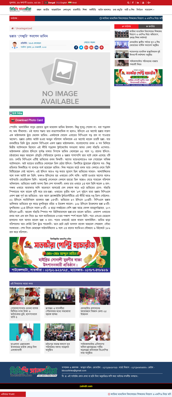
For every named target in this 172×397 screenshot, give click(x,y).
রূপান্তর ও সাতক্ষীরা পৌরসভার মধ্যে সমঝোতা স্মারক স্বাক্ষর (58, 311)
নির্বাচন (140, 9)
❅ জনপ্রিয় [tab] (150, 26)
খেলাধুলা (67, 9)
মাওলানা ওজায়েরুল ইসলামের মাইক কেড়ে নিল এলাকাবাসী (24, 347)
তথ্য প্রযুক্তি (117, 9)
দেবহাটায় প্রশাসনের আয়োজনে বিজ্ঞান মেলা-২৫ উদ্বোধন (94, 311)
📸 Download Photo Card (27, 120)
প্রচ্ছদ (39, 9)
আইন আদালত (104, 9)
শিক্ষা (85, 9)
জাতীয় (46, 9)
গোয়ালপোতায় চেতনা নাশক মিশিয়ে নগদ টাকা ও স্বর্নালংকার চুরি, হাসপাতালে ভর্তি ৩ (24, 313)
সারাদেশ (149, 9)
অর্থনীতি (92, 9)
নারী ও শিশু (129, 9)
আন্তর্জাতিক (56, 9)
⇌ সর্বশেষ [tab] (126, 26)
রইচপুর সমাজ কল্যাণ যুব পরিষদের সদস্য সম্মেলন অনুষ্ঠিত (58, 347)
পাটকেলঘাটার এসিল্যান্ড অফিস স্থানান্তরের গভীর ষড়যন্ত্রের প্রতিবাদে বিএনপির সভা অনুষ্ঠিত (94, 348)
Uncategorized (24, 28)
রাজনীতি (76, 9)
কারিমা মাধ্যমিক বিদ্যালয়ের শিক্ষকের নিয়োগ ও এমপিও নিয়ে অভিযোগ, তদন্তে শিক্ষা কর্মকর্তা (146, 34)
